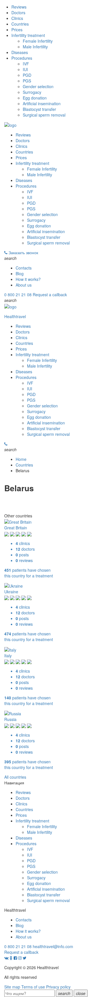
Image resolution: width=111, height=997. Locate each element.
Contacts (24, 268)
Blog (20, 273)
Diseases (19, 52)
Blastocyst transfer (39, 109)
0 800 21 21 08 (18, 294)
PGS (27, 81)
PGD (27, 75)
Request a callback (50, 294)
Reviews (18, 7)
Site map (12, 987)
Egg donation (35, 98)
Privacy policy (58, 987)
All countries (15, 777)
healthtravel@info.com (53, 946)
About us (24, 285)
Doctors (18, 12)
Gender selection (38, 86)
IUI (25, 69)
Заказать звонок (23, 252)
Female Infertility (38, 41)
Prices (16, 29)
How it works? (28, 279)
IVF (26, 64)
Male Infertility (35, 46)
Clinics (17, 18)
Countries (20, 24)
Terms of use (33, 987)
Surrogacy (32, 92)
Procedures (21, 58)
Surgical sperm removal (44, 115)
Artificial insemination (42, 103)
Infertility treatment (28, 35)
